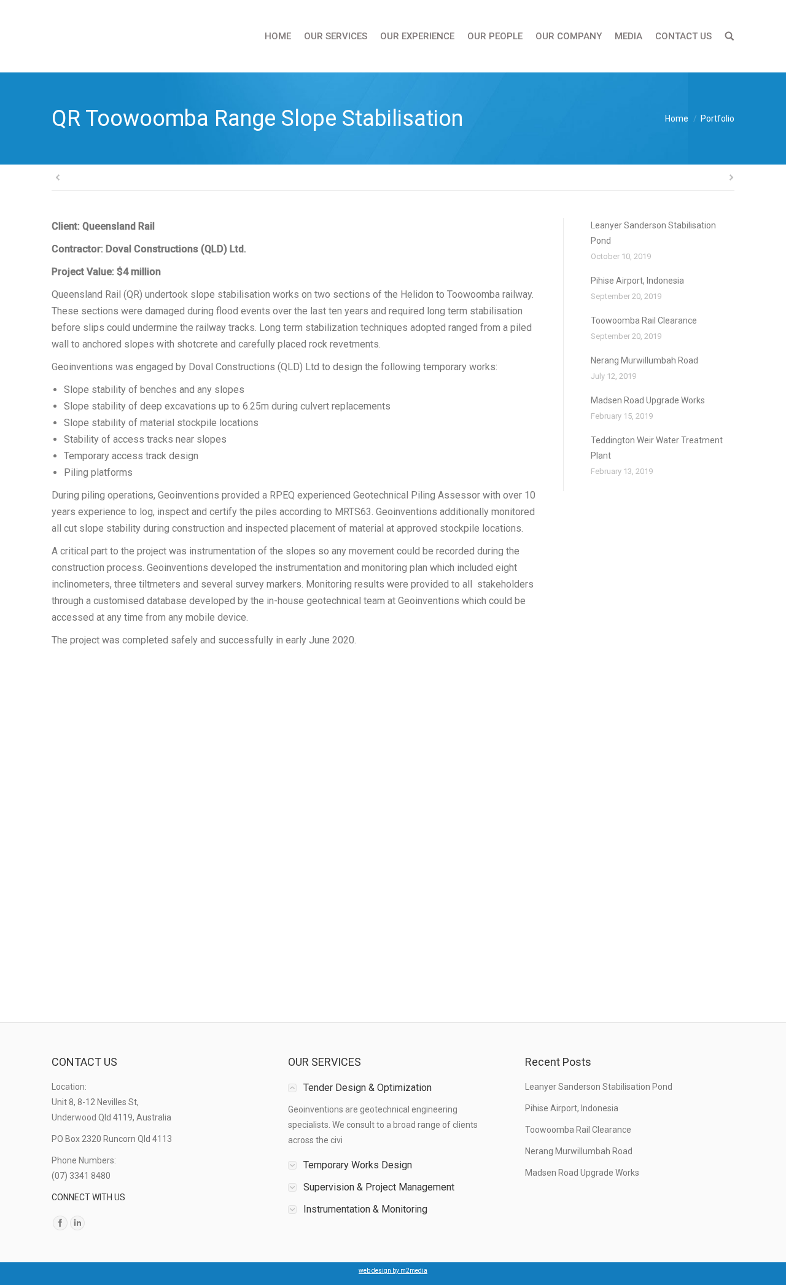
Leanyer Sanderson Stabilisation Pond (653, 233)
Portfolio (717, 118)
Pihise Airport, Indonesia (637, 280)
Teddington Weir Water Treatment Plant (657, 447)
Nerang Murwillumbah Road (644, 360)
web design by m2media (393, 1270)
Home (676, 118)
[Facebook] (60, 1223)
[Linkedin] (77, 1223)
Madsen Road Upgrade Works (648, 400)
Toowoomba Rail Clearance (644, 320)
